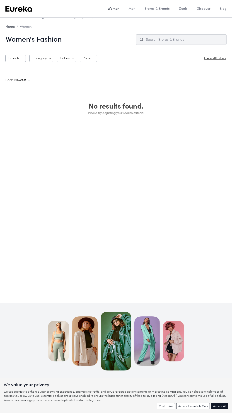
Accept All (219, 406)
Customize (166, 406)
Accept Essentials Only (193, 406)
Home (10, 26)
